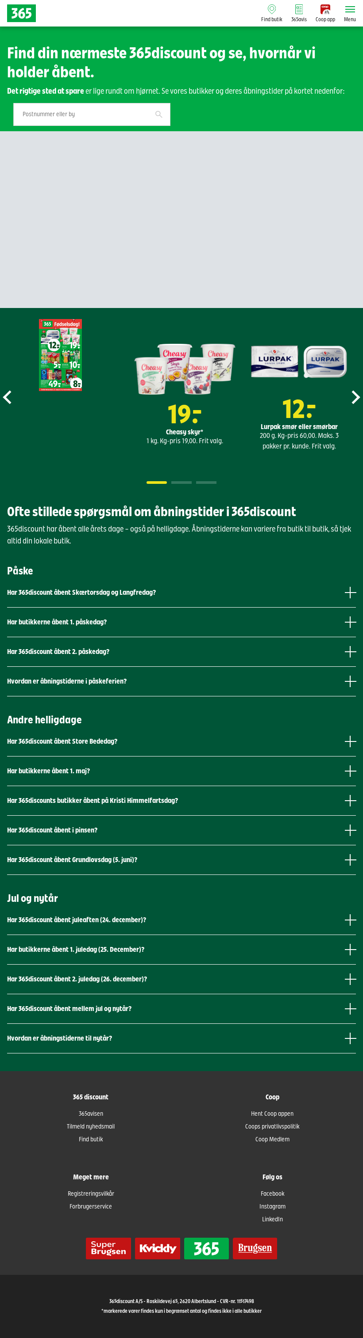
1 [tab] (157, 482)
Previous (18, 397)
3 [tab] (206, 482)
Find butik (91, 1140)
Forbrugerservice (91, 1207)
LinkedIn (272, 1219)
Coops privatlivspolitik (272, 1127)
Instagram (272, 1207)
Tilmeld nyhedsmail (91, 1127)
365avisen (91, 1114)
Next (345, 397)
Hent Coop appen (272, 1114)
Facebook (272, 1194)
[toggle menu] (350, 9)
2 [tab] (181, 482)
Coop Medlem (272, 1140)
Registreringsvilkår (91, 1194)
